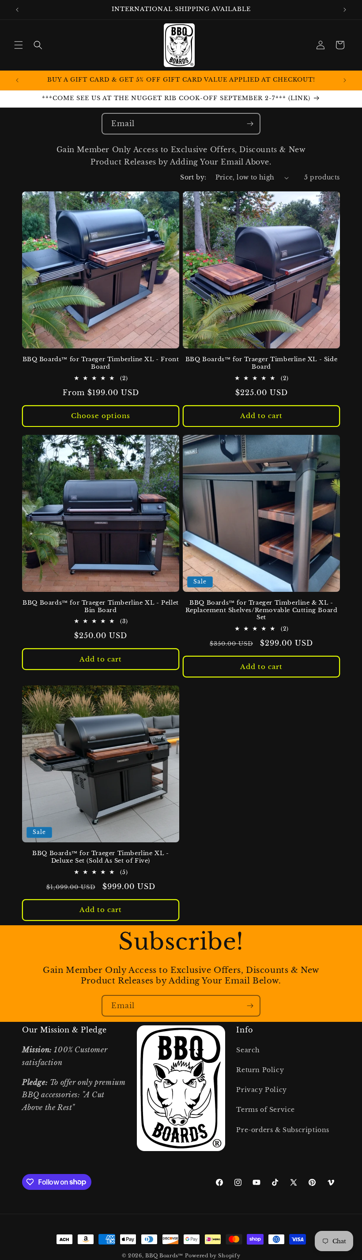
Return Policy (260, 1070)
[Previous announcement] (17, 9)
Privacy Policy (261, 1090)
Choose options (100, 415)
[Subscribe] (250, 124)
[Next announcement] (344, 9)
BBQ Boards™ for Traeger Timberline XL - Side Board (261, 363)
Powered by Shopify (213, 1256)
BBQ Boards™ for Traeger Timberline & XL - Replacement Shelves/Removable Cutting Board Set (261, 610)
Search (248, 1050)
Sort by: (193, 177)
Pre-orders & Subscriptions (282, 1130)
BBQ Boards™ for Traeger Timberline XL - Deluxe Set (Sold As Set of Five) (100, 857)
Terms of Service (265, 1110)
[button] (18, 45)
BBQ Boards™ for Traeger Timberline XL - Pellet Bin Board (101, 606)
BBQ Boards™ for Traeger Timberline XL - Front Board (101, 363)
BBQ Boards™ (164, 1256)
